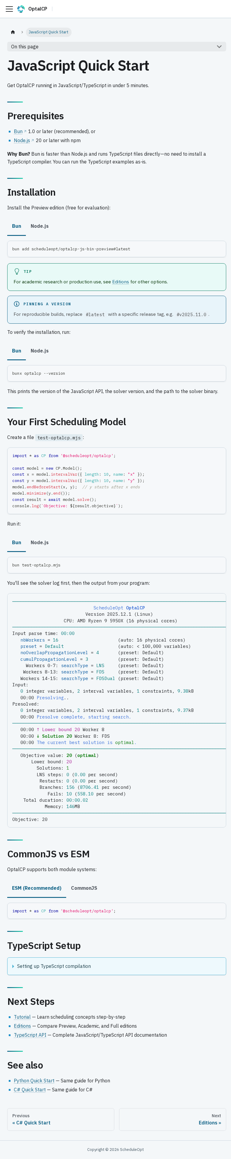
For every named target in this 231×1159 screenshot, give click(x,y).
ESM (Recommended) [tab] (36, 888)
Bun (18, 131)
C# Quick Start (30, 1090)
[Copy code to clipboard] (219, 248)
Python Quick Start (34, 1081)
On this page (24, 47)
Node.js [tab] (40, 226)
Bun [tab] (16, 226)
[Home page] (13, 32)
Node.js (22, 140)
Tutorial (22, 1017)
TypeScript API (30, 1035)
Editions (120, 282)
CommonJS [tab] (84, 888)
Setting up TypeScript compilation (54, 966)
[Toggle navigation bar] (9, 9)
